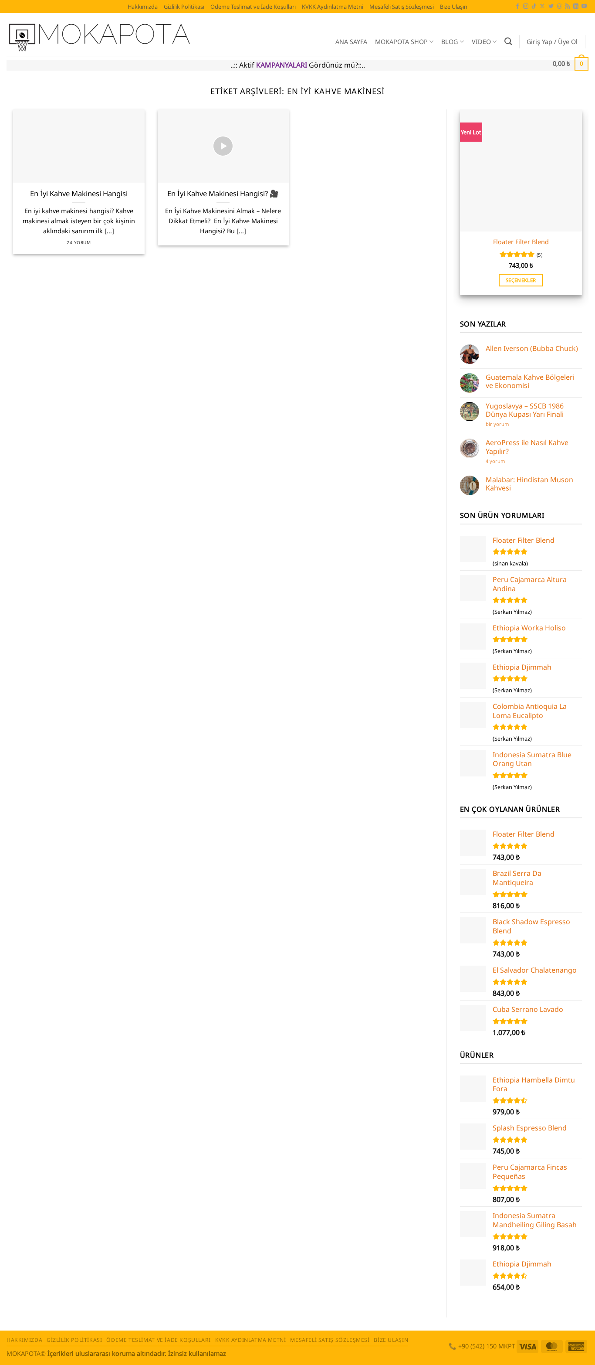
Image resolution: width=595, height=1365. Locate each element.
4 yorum (497, 461)
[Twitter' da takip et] (551, 6)
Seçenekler (521, 280)
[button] (552, 42)
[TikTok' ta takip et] (534, 6)
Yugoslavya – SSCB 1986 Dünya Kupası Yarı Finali (525, 410)
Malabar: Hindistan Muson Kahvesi (529, 484)
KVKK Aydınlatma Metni (332, 6)
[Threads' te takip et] (559, 6)
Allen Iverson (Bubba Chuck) (532, 348)
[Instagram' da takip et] (525, 6)
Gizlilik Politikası (184, 6)
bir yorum (498, 424)
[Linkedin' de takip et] (575, 6)
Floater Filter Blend (521, 242)
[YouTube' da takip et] (584, 6)
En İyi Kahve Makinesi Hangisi (79, 193)
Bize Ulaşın (453, 6)
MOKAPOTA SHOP (401, 41)
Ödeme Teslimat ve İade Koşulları (253, 6)
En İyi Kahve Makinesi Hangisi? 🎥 (223, 193)
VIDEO (481, 41)
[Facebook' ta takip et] (517, 6)
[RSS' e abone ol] (567, 6)
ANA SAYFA (351, 41)
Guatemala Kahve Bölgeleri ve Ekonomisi (530, 381)
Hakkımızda (143, 6)
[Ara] (508, 42)
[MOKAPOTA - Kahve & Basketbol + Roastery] (152, 35)
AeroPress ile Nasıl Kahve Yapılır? (527, 447)
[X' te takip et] (542, 6)
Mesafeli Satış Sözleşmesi (401, 6)
